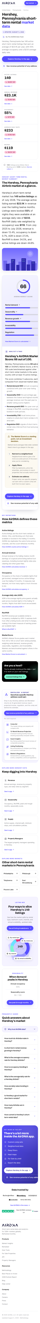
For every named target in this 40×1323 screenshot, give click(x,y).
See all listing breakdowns (19, 928)
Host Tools (6, 1250)
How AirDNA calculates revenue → (14, 567)
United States (6, 10)
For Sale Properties (9, 1253)
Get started (30, 3)
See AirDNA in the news (20, 1205)
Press (4, 1300)
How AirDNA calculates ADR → (13, 607)
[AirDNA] (8, 3)
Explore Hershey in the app (19, 59)
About (4, 1294)
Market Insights (7, 1243)
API (3, 1257)
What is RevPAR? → (9, 629)
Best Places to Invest (9, 1274)
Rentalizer (5, 1247)
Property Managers (9, 1260)
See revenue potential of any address (22, 66)
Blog (3, 1280)
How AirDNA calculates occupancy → (15, 589)
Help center (6, 1284)
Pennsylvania (17, 10)
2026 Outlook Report (9, 1277)
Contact (5, 1304)
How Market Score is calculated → (14, 654)
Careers (5, 1297)
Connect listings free (14, 677)
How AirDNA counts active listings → (15, 547)
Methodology (6, 1270)
